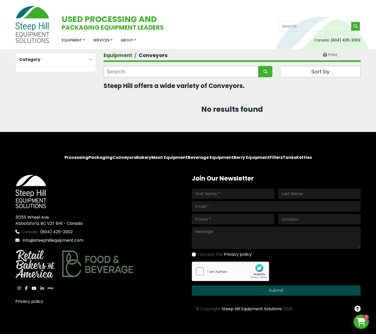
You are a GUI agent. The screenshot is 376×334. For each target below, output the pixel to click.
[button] (73, 40)
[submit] (355, 26)
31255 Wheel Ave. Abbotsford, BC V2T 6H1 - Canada (49, 220)
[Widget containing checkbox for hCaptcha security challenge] (230, 271)
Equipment (72, 40)
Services (101, 40)
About (127, 40)
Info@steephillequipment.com (52, 240)
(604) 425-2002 (345, 40)
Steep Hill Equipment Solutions (252, 309)
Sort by (320, 71)
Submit (276, 290)
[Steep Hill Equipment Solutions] (30, 191)
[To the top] (358, 309)
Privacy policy (29, 301)
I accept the (225, 254)
